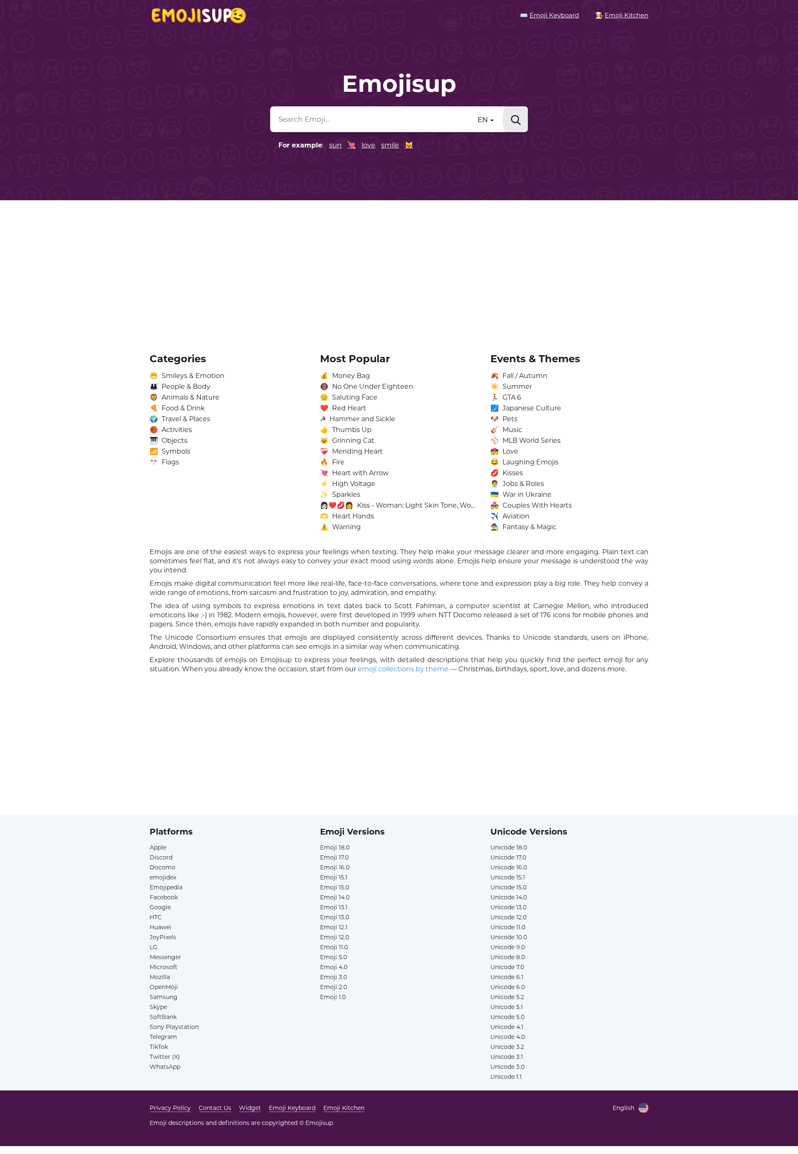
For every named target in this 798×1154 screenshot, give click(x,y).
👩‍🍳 (621, 15)
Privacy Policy (170, 1108)
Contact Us (215, 1108)
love (368, 145)
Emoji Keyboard (292, 1108)
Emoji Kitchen (344, 1108)
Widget (250, 1108)
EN (484, 119)
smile (390, 145)
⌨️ (549, 15)
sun (335, 145)
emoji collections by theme (403, 669)
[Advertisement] (399, 271)
